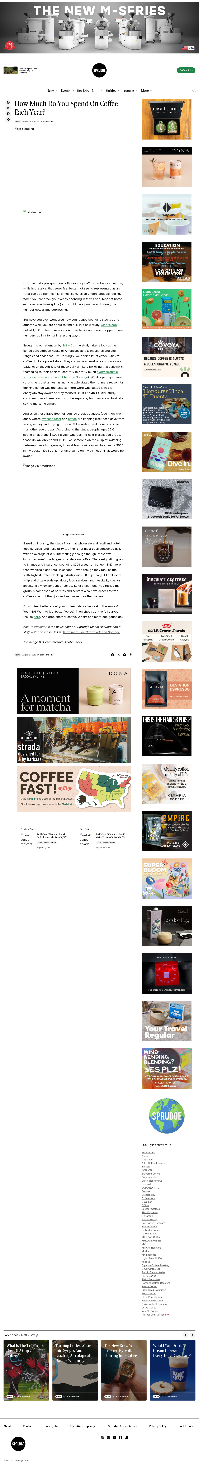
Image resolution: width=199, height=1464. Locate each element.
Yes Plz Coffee (150, 1311)
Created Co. (148, 1194)
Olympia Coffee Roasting (155, 1265)
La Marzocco (149, 1233)
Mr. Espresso (149, 1254)
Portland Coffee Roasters (156, 1282)
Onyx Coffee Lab (151, 1268)
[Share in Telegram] (8, 114)
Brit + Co (68, 345)
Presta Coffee (149, 1286)
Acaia (145, 1156)
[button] (5, 90)
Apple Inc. (147, 1159)
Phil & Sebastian (151, 1279)
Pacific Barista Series (153, 1272)
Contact (27, 1426)
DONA (145, 1205)
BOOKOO (147, 1170)
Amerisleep (109, 325)
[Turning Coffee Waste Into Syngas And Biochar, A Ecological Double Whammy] (75, 1370)
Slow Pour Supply (152, 1297)
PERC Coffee (149, 1275)
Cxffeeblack (148, 1198)
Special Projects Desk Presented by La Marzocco (28, 71)
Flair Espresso (150, 1212)
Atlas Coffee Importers (154, 1163)
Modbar (146, 1251)
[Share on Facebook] (8, 102)
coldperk (147, 1184)
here (37, 617)
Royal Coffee (149, 1293)
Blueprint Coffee (151, 1173)
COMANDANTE (150, 1187)
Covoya (146, 1191)
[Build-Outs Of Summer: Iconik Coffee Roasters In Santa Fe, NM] (44, 838)
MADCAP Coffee (151, 1237)
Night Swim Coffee (152, 1258)
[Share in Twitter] (8, 108)
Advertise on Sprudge (83, 1426)
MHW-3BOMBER (151, 1240)
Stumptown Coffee (152, 1300)
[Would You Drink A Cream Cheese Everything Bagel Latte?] (172, 1370)
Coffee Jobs (51, 1426)
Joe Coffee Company (154, 1223)
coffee (72, 419)
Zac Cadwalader (35, 627)
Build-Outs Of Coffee (47, 843)
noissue (146, 1261)
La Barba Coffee (151, 1230)
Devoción (147, 1201)
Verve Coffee (149, 1307)
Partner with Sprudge (154, 1314)
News (17, 121)
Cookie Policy (187, 1426)
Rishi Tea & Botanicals (154, 1289)
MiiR (144, 1244)
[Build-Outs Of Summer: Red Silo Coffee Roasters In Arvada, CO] (103, 838)
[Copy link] (8, 120)
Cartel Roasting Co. (152, 1180)
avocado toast (51, 419)
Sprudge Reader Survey (122, 1426)
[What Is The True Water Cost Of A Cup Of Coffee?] (26, 1370)
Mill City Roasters (151, 1247)
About (7, 1426)
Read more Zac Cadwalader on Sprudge (91, 632)
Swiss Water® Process (154, 1304)
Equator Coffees (151, 1208)
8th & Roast (148, 1152)
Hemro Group (149, 1219)
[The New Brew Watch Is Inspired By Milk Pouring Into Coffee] (124, 1370)
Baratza (146, 1166)
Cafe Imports (149, 1177)
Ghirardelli (147, 1215)
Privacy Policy (157, 1426)
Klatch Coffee (149, 1226)
